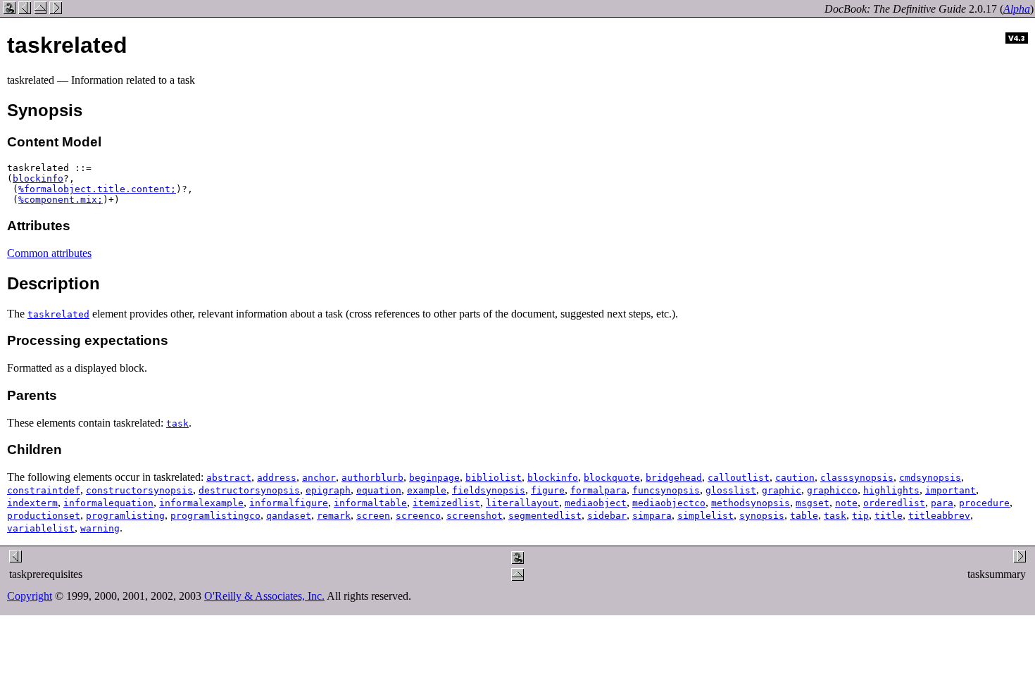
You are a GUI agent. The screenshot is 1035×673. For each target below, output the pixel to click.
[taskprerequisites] (24, 10)
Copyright (29, 596)
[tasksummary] (55, 10)
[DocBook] (9, 10)
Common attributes (49, 253)
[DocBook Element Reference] (40, 10)
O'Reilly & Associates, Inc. (264, 596)
